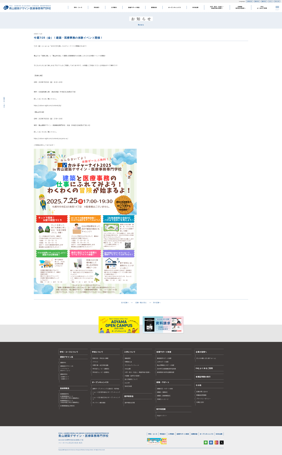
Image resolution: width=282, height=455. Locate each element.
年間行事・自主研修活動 (100, 365)
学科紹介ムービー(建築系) (101, 369)
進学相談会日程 (130, 403)
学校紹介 (163, 434)
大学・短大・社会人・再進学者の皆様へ (137, 372)
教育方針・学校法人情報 (100, 358)
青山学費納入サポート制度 (165, 365)
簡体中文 (257, 1)
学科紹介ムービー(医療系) (101, 372)
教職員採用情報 (201, 395)
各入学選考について (131, 379)
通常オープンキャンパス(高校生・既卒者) (106, 389)
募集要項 (127, 358)
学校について (97, 351)
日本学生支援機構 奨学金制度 (166, 369)
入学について (129, 351)
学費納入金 (128, 362)
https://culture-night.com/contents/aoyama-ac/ (51, 138)
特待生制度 (128, 386)
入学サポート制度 (162, 362)
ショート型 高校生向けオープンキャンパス (106, 398)
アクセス (95, 362)
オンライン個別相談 (99, 403)
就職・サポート (162, 382)
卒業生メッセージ (162, 399)
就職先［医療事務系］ (164, 396)
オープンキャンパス (206, 434)
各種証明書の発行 (203, 376)
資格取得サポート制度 (164, 358)
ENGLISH (277, 1)
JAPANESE (249, 1)
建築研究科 (64, 376)
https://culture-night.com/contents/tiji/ (47, 105)
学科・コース (152, 434)
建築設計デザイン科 (66, 368)
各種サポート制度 (163, 351)
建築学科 (63, 362)
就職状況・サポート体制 (165, 389)
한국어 (270, 1)
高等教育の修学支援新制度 (165, 372)
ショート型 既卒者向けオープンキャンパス (106, 393)
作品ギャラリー (162, 415)
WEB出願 (128, 369)
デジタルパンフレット (132, 365)
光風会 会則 (200, 402)
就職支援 (194, 434)
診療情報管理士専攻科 (67, 406)
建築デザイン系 (66, 357)
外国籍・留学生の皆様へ (132, 376)
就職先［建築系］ (162, 392)
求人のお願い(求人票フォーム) (206, 358)
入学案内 (171, 434)
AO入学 (127, 383)
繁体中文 (264, 1)
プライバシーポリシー (203, 399)
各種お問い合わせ (202, 392)
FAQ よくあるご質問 (204, 368)
